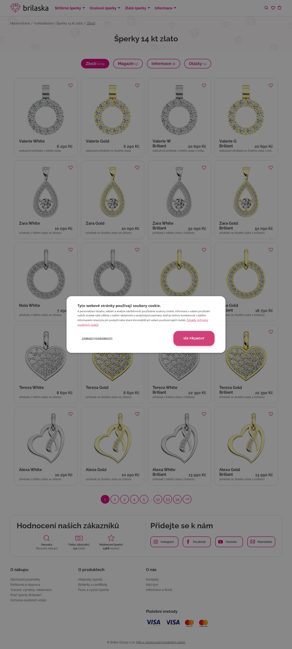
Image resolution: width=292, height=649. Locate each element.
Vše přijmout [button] (194, 338)
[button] (94, 338)
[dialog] (146, 324)
